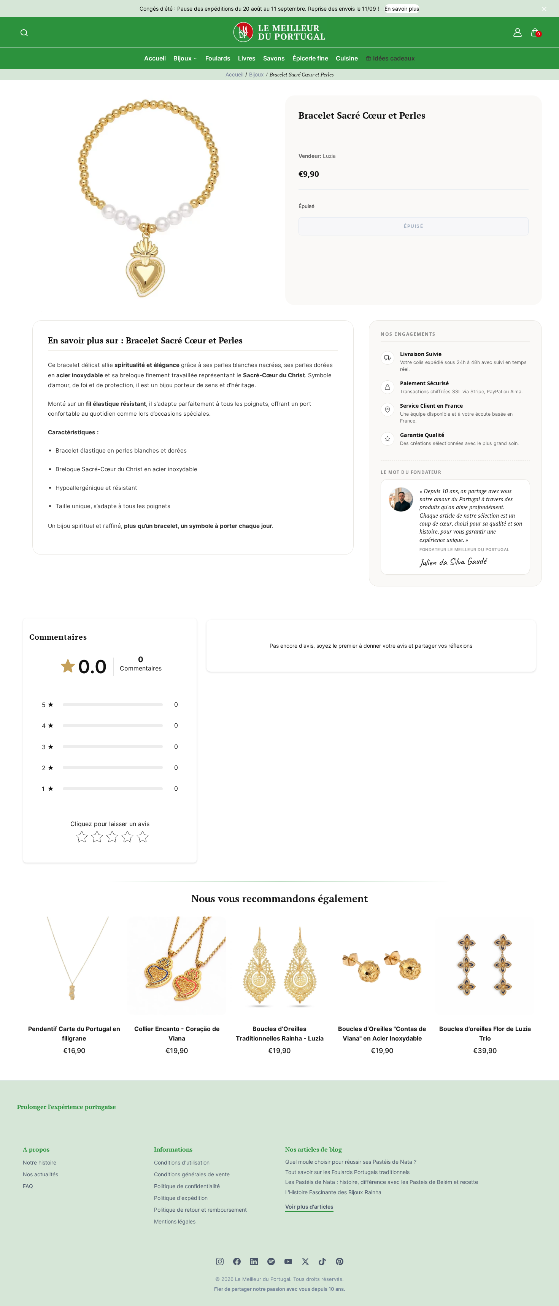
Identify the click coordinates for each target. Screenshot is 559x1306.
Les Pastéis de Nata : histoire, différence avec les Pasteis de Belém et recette (381, 1182)
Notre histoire (39, 1162)
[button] (109, 704)
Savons (274, 58)
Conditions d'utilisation (182, 1162)
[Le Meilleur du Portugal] (279, 32)
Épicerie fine (310, 58)
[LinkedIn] (254, 1261)
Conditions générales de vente (192, 1174)
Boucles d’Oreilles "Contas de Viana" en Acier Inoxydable (382, 1033)
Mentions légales (174, 1221)
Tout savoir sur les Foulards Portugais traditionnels (347, 1172)
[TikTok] (322, 1261)
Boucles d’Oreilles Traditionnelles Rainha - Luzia (280, 1033)
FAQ (28, 1186)
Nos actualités (40, 1174)
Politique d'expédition (181, 1198)
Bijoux (183, 58)
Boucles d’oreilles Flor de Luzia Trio (485, 1033)
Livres (247, 58)
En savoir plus (401, 8)
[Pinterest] (339, 1261)
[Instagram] (220, 1261)
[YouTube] (288, 1261)
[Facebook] (237, 1261)
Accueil (155, 58)
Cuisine (347, 58)
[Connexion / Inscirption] (517, 32)
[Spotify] (271, 1261)
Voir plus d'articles (309, 1206)
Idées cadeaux (394, 58)
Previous (23, 988)
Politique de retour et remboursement (200, 1209)
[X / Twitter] (305, 1261)
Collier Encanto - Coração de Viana (177, 1033)
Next (535, 988)
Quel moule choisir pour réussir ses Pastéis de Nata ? (350, 1161)
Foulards (217, 58)
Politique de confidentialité (187, 1186)
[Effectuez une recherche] (24, 32)
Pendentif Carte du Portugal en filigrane (74, 1033)
